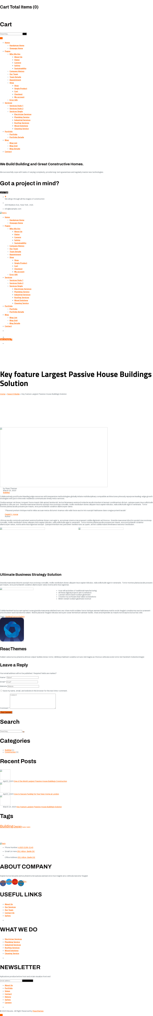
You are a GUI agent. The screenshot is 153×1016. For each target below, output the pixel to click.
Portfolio (9, 131)
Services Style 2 (16, 108)
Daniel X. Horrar (11, 514)
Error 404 (14, 99)
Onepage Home (16, 48)
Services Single (16, 111)
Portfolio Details (17, 137)
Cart (16, 91)
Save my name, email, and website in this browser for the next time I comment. (35, 691)
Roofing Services (21, 122)
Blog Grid (13, 145)
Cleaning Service (21, 128)
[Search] (24, 34)
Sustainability (20, 68)
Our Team (14, 74)
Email (3, 682)
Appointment (15, 79)
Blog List (13, 142)
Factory (15, 617)
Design (18, 826)
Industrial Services (22, 120)
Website (3, 686)
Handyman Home (17, 45)
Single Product (20, 88)
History (8, 996)
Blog (7, 140)
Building (6, 493)
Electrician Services (22, 114)
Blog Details (15, 148)
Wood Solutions (21, 125)
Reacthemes (38, 1011)
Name (3, 677)
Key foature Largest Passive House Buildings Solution (39, 807)
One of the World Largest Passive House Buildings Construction (40, 781)
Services (8, 102)
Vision (17, 59)
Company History (17, 71)
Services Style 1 (16, 105)
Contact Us (9, 912)
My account (19, 97)
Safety (17, 65)
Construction (10, 752)
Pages (7, 51)
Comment (5, 708)
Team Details (15, 77)
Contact (8, 151)
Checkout (18, 94)
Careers (17, 62)
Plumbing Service (21, 117)
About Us (18, 56)
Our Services (10, 907)
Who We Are (15, 54)
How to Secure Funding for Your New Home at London (36, 794)
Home (7, 42)
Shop (12, 82)
